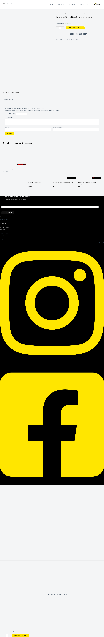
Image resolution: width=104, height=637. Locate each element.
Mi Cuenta (81, 4)
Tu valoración (9, 117)
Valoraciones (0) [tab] (15, 92)
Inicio (57, 13)
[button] (64, 4)
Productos (60, 4)
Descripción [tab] (6, 92)
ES (88, 4)
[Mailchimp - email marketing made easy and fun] (86, 213)
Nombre (7, 127)
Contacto (72, 4)
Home (52, 4)
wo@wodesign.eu (4, 219)
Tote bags (68, 13)
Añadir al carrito (75, 27)
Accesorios (62, 13)
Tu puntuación (10, 114)
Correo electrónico (58, 127)
